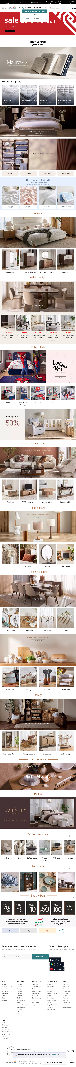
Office (4, 995)
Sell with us (5, 1029)
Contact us (5, 1025)
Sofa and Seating (7, 986)
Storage (19, 1009)
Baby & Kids (51, 1009)
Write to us (66, 986)
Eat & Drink (35, 1002)
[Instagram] (73, 1051)
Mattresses (5, 993)
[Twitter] (68, 1051)
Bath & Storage (36, 998)
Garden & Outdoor (22, 1005)
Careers (65, 989)
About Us (65, 984)
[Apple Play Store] (55, 959)
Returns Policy (6, 1034)
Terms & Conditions (25, 1063)
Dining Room (6, 991)
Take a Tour (66, 991)
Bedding (19, 984)
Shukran (65, 993)
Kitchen (19, 991)
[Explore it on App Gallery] (57, 969)
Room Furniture (37, 986)
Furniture (50, 984)
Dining (19, 989)
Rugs (18, 1011)
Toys (33, 1000)
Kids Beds (35, 984)
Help (3, 1022)
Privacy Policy (67, 995)
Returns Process (7, 1032)
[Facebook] (63, 1051)
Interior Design (67, 1007)
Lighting (19, 986)
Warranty (4, 1036)
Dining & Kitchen (52, 993)
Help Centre (5, 1038)
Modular (4, 1000)
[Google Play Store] (56, 964)
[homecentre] (10, 7)
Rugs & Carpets (37, 1005)
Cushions (20, 998)
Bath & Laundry (21, 1007)
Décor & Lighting (37, 991)
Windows (20, 1014)
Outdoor (4, 998)
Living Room (5, 989)
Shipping (4, 1027)
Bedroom (5, 984)
